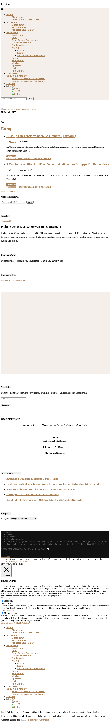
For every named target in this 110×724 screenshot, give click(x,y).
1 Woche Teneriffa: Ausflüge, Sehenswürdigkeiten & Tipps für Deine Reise (57, 164)
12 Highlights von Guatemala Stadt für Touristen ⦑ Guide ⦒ (32, 494)
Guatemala (18, 25)
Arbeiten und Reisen (23, 30)
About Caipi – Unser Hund (26, 19)
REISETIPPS (18, 71)
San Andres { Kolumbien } (31, 55)
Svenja (13, 141)
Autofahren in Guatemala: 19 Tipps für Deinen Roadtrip (32, 479)
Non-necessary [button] (7, 610)
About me (17, 17)
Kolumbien (18, 60)
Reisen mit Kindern (16, 76)
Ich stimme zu (32, 720)
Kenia (15, 58)
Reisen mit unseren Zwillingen (28, 81)
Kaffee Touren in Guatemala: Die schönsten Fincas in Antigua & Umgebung (40, 489)
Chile (14, 37)
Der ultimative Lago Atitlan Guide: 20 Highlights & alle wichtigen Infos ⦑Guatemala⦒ (44, 500)
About (9, 14)
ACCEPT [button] (24, 561)
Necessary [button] (5, 598)
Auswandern (13, 22)
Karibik (15, 48)
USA (14, 68)
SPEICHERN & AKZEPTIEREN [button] (15, 623)
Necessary (8, 601)
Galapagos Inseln (21, 42)
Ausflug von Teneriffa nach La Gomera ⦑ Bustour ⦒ (41, 136)
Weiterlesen (11, 156)
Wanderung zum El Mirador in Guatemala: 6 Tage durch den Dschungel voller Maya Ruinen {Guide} (52, 484)
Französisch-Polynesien (25, 40)
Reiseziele (12, 32)
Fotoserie (11, 73)
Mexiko (15, 63)
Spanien (16, 65)
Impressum (10, 537)
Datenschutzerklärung (14, 539)
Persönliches (19, 27)
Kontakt (10, 83)
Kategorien (5, 518)
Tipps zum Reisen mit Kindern (28, 78)
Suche (30, 99)
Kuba (20, 53)
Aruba (20, 50)
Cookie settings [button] (10, 561)
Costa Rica (17, 35)
